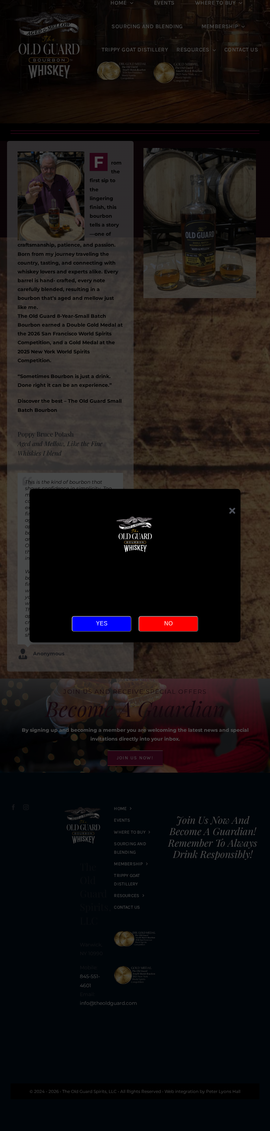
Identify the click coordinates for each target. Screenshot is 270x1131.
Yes (102, 623)
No (168, 623)
